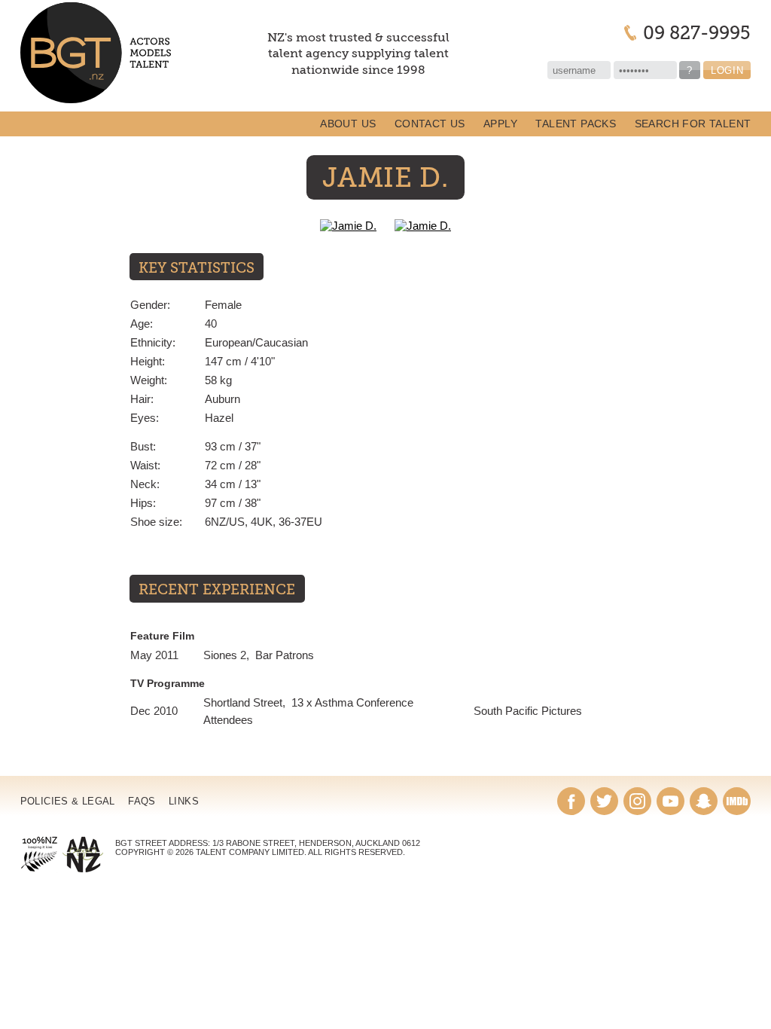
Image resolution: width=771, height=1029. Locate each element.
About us (348, 124)
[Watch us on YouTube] (670, 801)
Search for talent (693, 124)
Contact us (430, 124)
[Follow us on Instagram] (637, 801)
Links (184, 801)
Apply (500, 124)
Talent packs (575, 124)
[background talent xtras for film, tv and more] (95, 53)
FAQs (142, 801)
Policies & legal (67, 801)
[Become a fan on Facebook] (571, 801)
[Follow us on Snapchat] (704, 801)
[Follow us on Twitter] (604, 801)
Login (727, 70)
